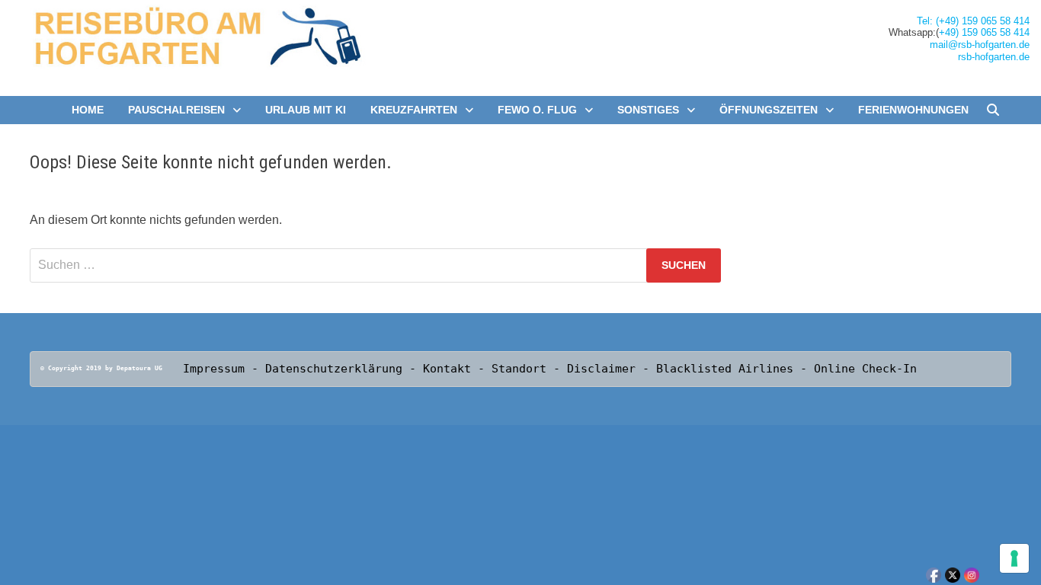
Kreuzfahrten (413, 110)
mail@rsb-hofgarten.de (980, 44)
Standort (522, 369)
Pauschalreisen (176, 110)
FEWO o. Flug (537, 110)
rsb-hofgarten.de (994, 56)
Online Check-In (865, 369)
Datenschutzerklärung (333, 369)
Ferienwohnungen (913, 110)
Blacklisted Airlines (724, 369)
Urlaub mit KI (305, 110)
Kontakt (450, 369)
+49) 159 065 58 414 (984, 32)
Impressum (214, 369)
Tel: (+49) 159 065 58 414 (973, 21)
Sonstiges (648, 110)
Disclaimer (601, 369)
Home (88, 110)
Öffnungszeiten (768, 110)
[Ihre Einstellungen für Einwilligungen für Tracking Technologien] (1014, 558)
